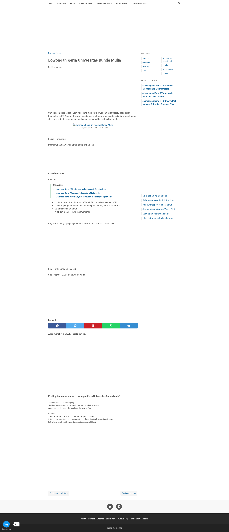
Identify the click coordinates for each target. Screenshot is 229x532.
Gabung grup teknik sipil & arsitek (158, 200)
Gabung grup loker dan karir (155, 214)
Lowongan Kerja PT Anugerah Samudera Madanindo (78, 193)
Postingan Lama (129, 493)
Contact (91, 519)
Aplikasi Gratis (104, 3)
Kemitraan (121, 3)
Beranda (61, 3)
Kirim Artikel (85, 3)
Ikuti (72, 3)
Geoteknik (146, 62)
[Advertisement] (114, 29)
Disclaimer (110, 519)
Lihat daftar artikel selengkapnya (157, 218)
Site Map (100, 519)
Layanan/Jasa (140, 3)
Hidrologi (146, 67)
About (83, 519)
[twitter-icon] (110, 507)
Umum (165, 73)
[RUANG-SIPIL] (50, 3)
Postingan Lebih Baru (59, 493)
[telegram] (129, 325)
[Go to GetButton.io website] (6, 529)
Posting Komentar (55, 67)
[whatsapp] (111, 325)
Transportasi (168, 69)
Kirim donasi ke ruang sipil (154, 196)
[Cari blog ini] (179, 3)
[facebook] (57, 325)
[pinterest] (93, 325)
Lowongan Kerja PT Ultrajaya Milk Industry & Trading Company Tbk (84, 197)
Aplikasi (145, 58)
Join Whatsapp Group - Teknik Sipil (158, 209)
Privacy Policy (122, 519)
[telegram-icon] (119, 507)
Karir (144, 71)
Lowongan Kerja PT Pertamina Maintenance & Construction (81, 189)
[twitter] (75, 325)
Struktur (166, 65)
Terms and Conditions (139, 519)
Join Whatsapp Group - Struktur (157, 205)
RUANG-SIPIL (117, 528)
